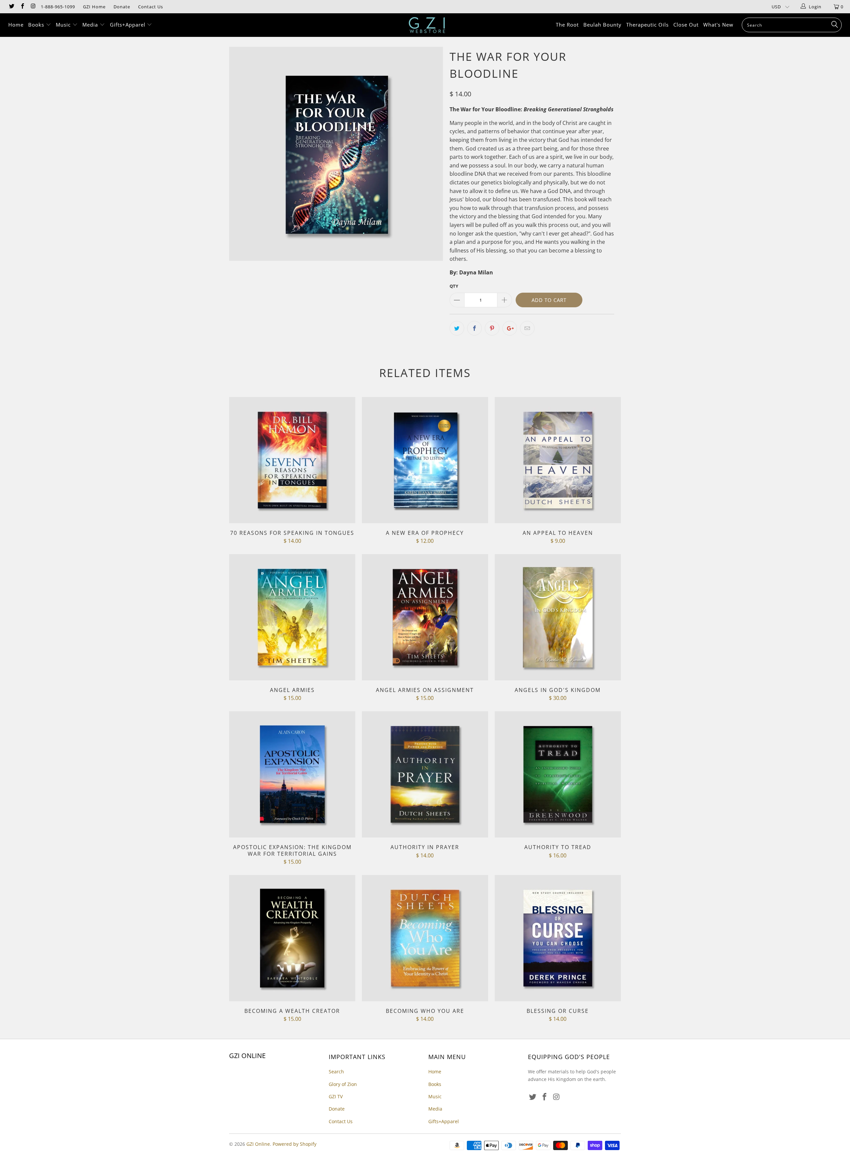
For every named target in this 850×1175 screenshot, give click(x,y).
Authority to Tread (558, 774)
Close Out (686, 24)
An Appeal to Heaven (558, 460)
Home (16, 24)
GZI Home (94, 7)
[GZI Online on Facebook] (22, 7)
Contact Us (150, 7)
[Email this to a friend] (527, 328)
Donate (122, 7)
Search (336, 1071)
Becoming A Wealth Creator (292, 938)
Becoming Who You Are (425, 938)
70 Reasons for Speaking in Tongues (292, 460)
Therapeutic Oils (647, 24)
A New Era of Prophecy (425, 460)
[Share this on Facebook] (474, 328)
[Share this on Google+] (509, 328)
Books (37, 24)
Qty (454, 286)
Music (64, 24)
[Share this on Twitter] (457, 328)
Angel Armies (292, 617)
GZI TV (336, 1096)
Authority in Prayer (425, 774)
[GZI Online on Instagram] (33, 7)
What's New (718, 24)
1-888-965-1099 (58, 7)
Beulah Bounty (602, 24)
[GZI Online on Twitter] (11, 7)
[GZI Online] (428, 25)
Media (91, 24)
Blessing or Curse (558, 938)
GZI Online (258, 1144)
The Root (567, 24)
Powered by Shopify (294, 1144)
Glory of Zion (343, 1084)
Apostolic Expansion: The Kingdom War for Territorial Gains (292, 774)
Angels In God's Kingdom (558, 617)
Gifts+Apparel (128, 24)
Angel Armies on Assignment (425, 617)
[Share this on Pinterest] (492, 328)
